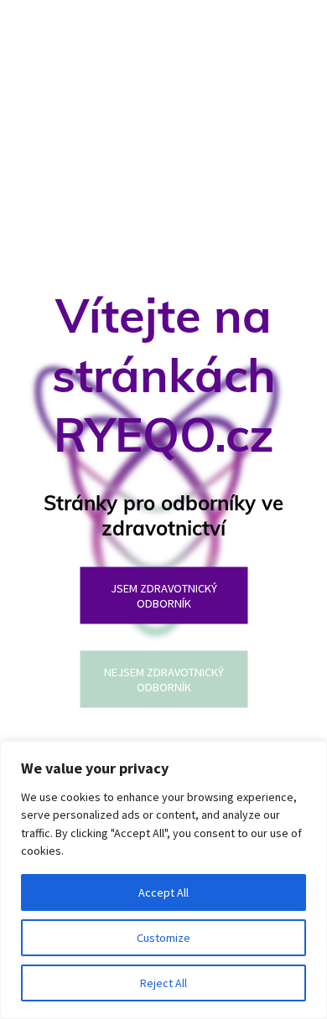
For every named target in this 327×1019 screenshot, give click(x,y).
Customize (163, 937)
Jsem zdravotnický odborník (164, 596)
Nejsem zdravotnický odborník (164, 680)
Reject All (163, 983)
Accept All (163, 892)
